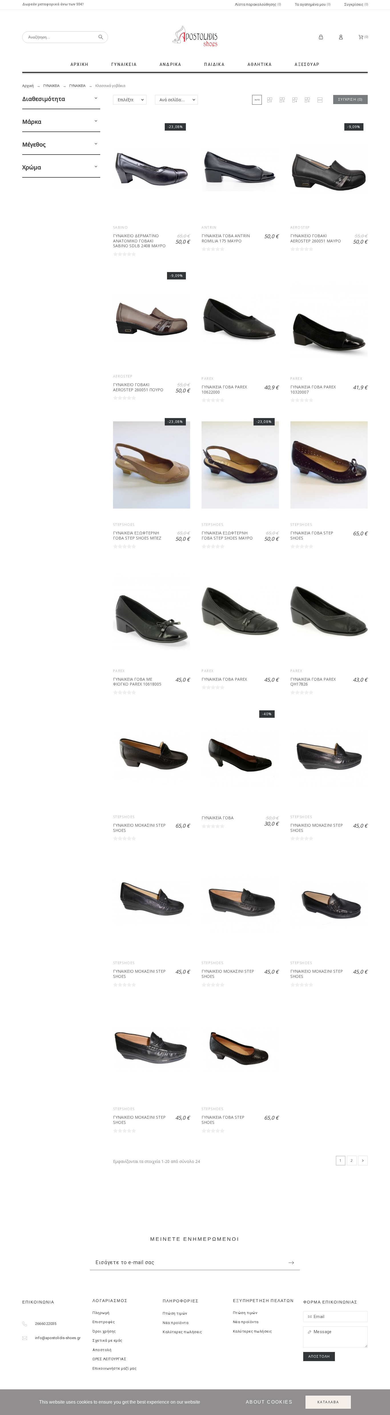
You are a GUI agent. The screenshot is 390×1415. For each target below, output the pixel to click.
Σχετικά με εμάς (107, 1340)
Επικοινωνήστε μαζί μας (114, 1368)
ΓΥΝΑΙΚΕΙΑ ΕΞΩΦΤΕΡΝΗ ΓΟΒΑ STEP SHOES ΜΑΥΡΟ (227, 535)
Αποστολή (102, 1350)
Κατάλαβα (328, 1402)
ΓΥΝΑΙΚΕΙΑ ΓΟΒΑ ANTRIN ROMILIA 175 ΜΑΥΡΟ (226, 238)
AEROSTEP (300, 227)
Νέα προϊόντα (175, 1323)
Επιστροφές (104, 1322)
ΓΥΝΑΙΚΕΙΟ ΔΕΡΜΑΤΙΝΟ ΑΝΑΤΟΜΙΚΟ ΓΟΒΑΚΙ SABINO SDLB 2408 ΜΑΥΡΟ (139, 240)
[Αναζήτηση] (100, 37)
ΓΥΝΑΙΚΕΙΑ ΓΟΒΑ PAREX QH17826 (313, 681)
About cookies (269, 1402)
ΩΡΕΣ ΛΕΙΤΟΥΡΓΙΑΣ (109, 1359)
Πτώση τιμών (175, 1313)
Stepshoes (124, 524)
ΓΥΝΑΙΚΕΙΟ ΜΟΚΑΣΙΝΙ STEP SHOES (139, 827)
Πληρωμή (101, 1313)
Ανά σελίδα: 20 (173, 99)
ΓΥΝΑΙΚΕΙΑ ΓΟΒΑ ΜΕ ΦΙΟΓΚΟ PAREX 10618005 (137, 681)
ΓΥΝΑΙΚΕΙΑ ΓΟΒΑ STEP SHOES (311, 535)
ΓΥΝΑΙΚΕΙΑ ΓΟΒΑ (218, 817)
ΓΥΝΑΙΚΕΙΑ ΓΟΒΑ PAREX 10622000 (224, 389)
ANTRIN (209, 227)
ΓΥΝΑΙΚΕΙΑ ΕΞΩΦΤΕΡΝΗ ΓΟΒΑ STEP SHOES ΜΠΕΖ (137, 535)
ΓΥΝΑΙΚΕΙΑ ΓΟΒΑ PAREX (224, 679)
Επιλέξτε (126, 99)
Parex (208, 378)
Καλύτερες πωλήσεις (182, 1332)
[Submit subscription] (291, 1263)
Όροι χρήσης (104, 1331)
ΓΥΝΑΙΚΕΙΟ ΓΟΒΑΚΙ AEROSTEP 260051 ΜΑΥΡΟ (315, 238)
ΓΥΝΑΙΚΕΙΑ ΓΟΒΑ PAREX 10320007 (313, 389)
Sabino (120, 227)
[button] (96, 99)
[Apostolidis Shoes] (195, 37)
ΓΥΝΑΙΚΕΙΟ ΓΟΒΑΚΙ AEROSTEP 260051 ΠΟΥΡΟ (138, 387)
